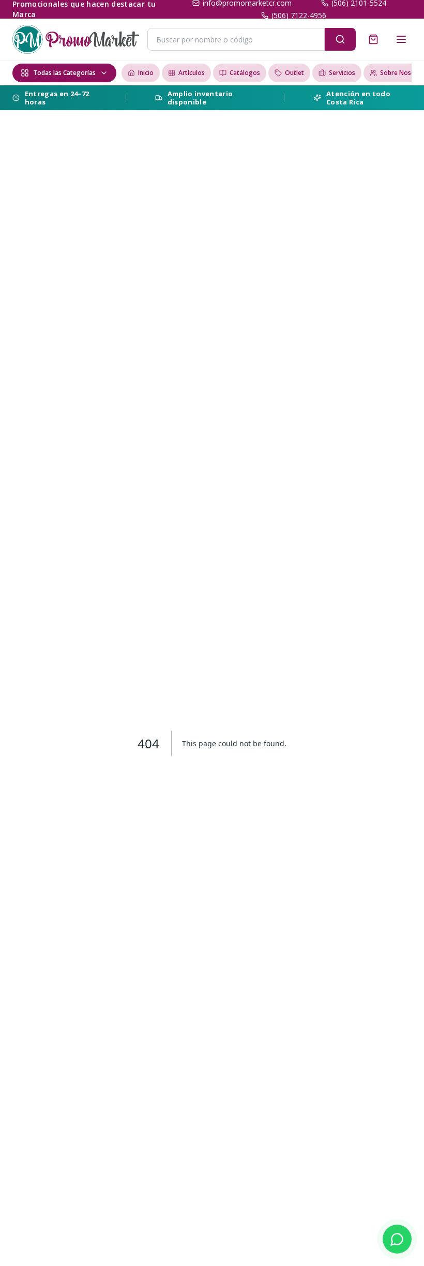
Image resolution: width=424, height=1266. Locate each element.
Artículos (191, 72)
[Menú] (401, 39)
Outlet (294, 72)
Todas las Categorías (64, 72)
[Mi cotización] (373, 39)
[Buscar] (340, 39)
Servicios (342, 72)
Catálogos (245, 72)
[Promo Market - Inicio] (75, 39)
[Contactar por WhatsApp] (397, 1239)
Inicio (146, 72)
